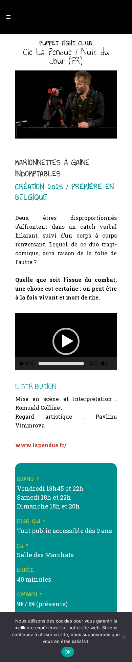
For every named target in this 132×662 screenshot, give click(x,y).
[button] (66, 341)
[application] (66, 341)
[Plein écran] (114, 363)
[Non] (123, 637)
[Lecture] (22, 363)
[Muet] (104, 363)
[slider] (61, 363)
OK (68, 652)
